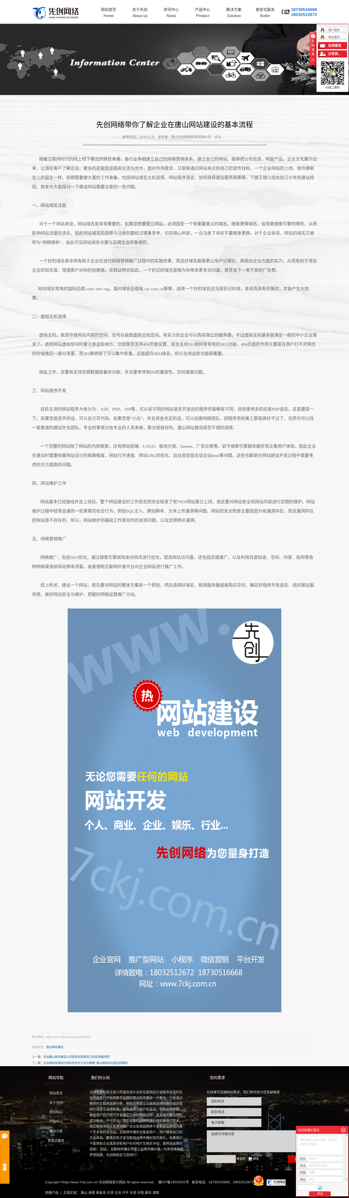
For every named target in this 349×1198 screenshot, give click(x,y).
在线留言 (334, 45)
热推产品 (51, 1192)
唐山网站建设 (54, 1047)
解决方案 (233, 13)
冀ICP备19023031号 (173, 1182)
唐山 (84, 1192)
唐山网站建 (188, 427)
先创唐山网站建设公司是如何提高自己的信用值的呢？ (77, 1057)
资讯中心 (171, 13)
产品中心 (202, 13)
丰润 (133, 1192)
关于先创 (139, 13)
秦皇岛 (101, 1192)
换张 (256, 1158)
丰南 (140, 1192)
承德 (91, 1192)
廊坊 (148, 1192)
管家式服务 (265, 13)
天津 (110, 1192)
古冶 (117, 1192)
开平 (125, 1192)
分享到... (334, 54)
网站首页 (108, 13)
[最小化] (343, 1130)
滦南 (155, 1192)
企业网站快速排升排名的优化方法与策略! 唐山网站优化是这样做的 (85, 1063)
